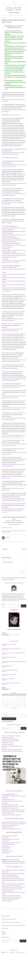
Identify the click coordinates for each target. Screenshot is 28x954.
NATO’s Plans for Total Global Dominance (11, 895)
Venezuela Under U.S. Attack (8, 799)
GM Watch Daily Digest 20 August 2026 (9, 674)
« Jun (12, 708)
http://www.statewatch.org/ (17, 25)
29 (17, 706)
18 (3, 704)
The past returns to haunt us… (8, 737)
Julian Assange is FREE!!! (7, 827)
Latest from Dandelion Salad (14, 818)
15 (17, 701)
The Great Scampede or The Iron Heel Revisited (12, 751)
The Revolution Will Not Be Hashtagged (10, 877)
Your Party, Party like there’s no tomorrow (11, 735)
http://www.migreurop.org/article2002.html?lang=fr (13, 284)
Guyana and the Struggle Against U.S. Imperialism (13, 806)
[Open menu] (14, 2)
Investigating (14, 732)
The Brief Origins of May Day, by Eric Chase (11, 829)
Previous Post (5, 549)
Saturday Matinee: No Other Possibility (10, 839)
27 (10, 706)
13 (10, 701)
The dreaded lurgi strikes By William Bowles (11, 749)
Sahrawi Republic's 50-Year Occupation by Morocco (13, 809)
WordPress (4, 932)
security (24, 530)
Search (3, 603)
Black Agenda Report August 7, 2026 (10, 808)
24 (24, 704)
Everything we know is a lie (8, 742)
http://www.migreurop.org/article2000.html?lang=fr (14, 274)
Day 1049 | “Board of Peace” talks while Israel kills (11, 683)
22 (17, 704)
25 (3, 706)
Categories (4, 633)
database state (12, 530)
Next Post (23, 549)
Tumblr (3, 931)
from (8, 732)
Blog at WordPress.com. (14, 949)
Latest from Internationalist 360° (14, 866)
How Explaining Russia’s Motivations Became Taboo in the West (14, 661)
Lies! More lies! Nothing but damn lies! (10, 739)
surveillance (8, 532)
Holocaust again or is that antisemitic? (10, 741)
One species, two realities (7, 744)
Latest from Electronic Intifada (14, 856)
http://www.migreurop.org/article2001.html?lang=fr (13, 269)
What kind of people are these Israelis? (9, 644)
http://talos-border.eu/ (14, 115)
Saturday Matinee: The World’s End (9, 835)
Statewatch (10, 527)
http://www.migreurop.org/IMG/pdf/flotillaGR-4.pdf (14, 288)
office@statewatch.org (16, 27)
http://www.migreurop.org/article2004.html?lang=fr (13, 277)
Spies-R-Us (6, 527)
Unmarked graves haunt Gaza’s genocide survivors (11, 648)
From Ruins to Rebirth (7, 900)
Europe (3, 527)
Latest (5, 732)
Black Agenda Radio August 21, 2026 (10, 794)
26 (6, 706)
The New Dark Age (14, 9)
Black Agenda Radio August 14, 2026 (10, 804)
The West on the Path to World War (8, 678)
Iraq (19, 530)
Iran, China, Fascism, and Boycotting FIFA (11, 814)
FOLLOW (23, 728)
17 (24, 701)
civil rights (7, 530)
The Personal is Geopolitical (7, 665)
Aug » (15, 708)
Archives (4, 687)
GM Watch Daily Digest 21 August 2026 (9, 657)
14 (14, 701)
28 (14, 706)
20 (10, 704)
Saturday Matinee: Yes (7, 847)
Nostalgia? (4, 747)
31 (24, 706)
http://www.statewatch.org (14, 524)
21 (14, 704)
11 (3, 701)
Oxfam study (14, 600)
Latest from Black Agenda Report (14, 791)
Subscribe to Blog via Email (9, 718)
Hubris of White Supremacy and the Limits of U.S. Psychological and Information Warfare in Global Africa (13, 880)
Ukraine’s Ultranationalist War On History (10, 670)
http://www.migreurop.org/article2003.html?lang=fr (13, 281)
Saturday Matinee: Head (7, 851)
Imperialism (21, 732)
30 (21, 706)
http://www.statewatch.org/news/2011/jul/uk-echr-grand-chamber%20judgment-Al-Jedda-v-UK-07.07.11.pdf (13, 510)
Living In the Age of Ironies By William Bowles (12, 746)
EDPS (16, 530)
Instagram (4, 934)
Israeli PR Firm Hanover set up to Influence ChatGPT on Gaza (13, 652)
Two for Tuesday (5, 837)
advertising (3, 530)
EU (17, 530)
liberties (21, 530)
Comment (21, 572)
